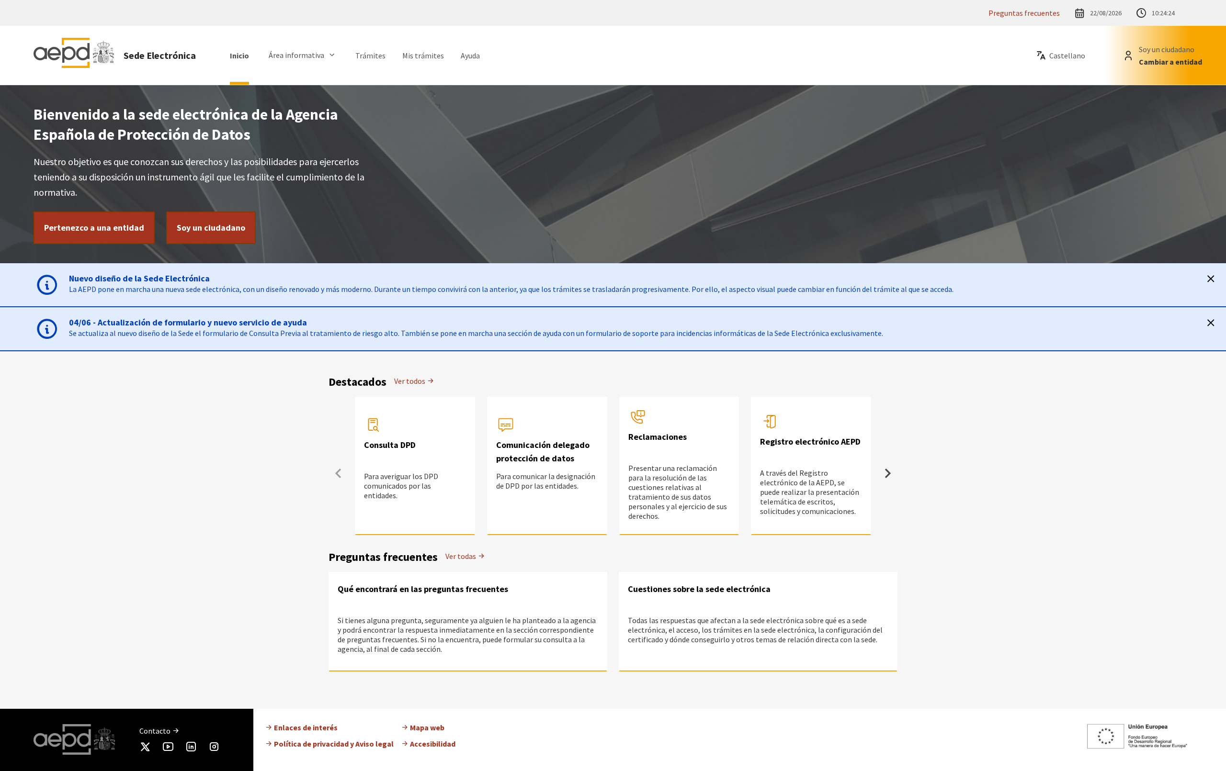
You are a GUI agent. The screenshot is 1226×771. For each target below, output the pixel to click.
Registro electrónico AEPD (810, 441)
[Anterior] (338, 473)
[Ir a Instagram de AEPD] (214, 748)
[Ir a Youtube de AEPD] (168, 748)
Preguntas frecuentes (1024, 13)
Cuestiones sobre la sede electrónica (699, 588)
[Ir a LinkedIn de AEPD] (191, 748)
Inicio (239, 55)
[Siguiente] (887, 473)
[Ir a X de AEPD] (145, 748)
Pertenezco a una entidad (94, 227)
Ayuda (470, 55)
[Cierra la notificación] (1210, 278)
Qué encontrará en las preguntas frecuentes (423, 588)
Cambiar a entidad (1170, 62)
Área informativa (296, 55)
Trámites (370, 55)
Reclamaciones (657, 436)
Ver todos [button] (410, 381)
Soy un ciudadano (211, 227)
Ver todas (461, 556)
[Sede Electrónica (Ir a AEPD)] (74, 55)
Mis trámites (423, 55)
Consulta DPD (390, 444)
